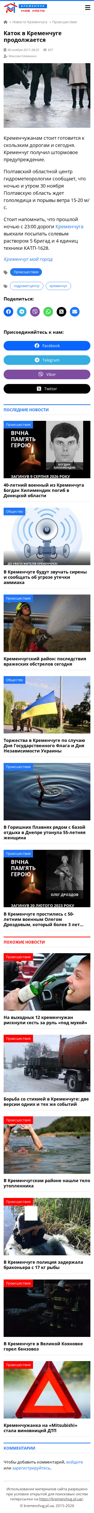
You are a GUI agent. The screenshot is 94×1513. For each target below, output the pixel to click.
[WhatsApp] (48, 312)
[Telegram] (22, 312)
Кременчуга (69, 226)
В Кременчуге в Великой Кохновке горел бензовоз (43, 1346)
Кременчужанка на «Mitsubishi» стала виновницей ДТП (40, 1428)
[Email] (75, 312)
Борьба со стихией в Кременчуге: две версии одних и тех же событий (46, 1101)
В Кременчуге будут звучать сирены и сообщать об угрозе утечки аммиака (45, 577)
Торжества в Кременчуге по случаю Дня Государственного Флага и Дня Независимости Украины (44, 745)
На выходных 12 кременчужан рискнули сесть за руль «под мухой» (45, 1020)
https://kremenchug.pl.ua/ (61, 1498)
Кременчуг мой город (28, 259)
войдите (74, 1462)
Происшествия (26, 272)
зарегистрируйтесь (31, 1468)
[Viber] (35, 312)
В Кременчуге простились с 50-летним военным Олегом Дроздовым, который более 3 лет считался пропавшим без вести (42, 919)
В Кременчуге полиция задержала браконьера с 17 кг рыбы (43, 1264)
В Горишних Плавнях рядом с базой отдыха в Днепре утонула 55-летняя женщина (45, 832)
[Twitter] (61, 312)
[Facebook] (8, 312)
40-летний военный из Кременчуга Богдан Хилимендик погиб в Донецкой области (44, 490)
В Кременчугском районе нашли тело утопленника (47, 1183)
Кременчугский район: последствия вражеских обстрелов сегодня (45, 661)
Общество (14, 511)
